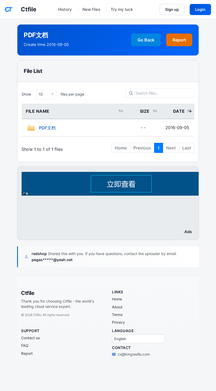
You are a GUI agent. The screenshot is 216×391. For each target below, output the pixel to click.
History (65, 9)
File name (38, 111)
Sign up (172, 9)
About (117, 307)
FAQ (24, 345)
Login (200, 9)
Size (145, 111)
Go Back (146, 40)
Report (179, 40)
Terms (117, 314)
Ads (188, 231)
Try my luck (122, 9)
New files (91, 9)
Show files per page (53, 94)
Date (179, 111)
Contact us (30, 338)
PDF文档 (47, 127)
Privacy (118, 322)
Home (117, 299)
